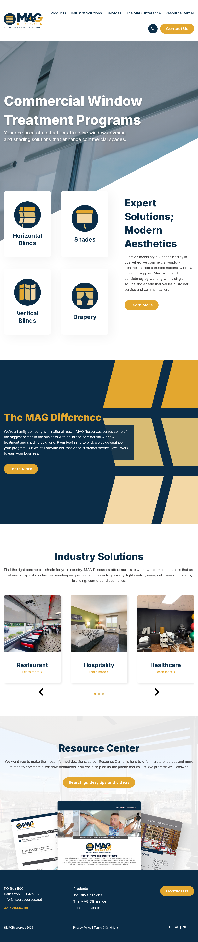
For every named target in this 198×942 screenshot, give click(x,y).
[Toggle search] (153, 28)
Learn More (141, 305)
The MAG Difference (143, 13)
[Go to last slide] (41, 692)
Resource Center (180, 13)
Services (114, 13)
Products (58, 13)
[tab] (95, 694)
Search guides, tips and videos (99, 782)
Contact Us (177, 28)
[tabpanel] (32, 639)
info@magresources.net (23, 899)
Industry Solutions (86, 13)
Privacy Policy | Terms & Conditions (96, 927)
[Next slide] (156, 692)
